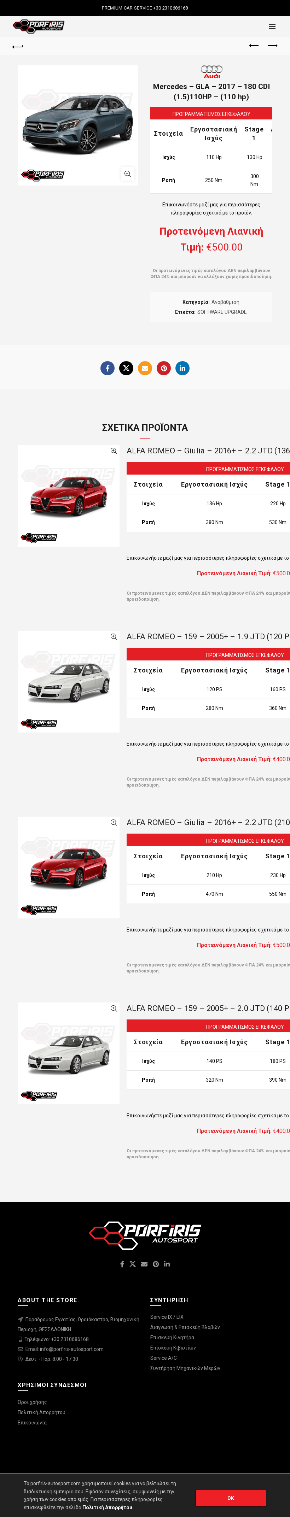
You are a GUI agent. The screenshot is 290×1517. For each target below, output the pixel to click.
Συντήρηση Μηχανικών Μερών (185, 1368)
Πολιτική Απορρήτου (41, 1412)
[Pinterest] (164, 368)
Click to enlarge (127, 174)
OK (230, 1498)
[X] (126, 368)
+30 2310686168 (170, 8)
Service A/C (163, 1358)
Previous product (254, 46)
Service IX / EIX (167, 1317)
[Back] (18, 46)
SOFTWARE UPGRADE (222, 312)
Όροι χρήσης (32, 1402)
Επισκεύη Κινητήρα (172, 1337)
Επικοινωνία (32, 1422)
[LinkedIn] (182, 368)
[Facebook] (107, 368)
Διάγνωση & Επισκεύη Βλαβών (185, 1327)
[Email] (145, 368)
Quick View (114, 451)
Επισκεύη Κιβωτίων (173, 1348)
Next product (272, 46)
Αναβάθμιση (225, 302)
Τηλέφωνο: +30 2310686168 (56, 1339)
